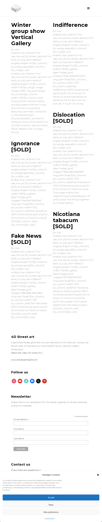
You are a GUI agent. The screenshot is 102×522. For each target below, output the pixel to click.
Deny (51, 505)
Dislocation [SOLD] (69, 117)
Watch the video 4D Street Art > (27, 353)
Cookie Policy (50, 518)
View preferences (51, 512)
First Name (19, 429)
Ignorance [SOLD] (25, 146)
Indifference (70, 25)
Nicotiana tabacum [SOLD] (66, 220)
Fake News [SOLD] (26, 239)
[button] (98, 475)
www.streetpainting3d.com (24, 359)
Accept (51, 497)
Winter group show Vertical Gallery (28, 34)
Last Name (19, 438)
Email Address (21, 419)
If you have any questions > (26, 470)
